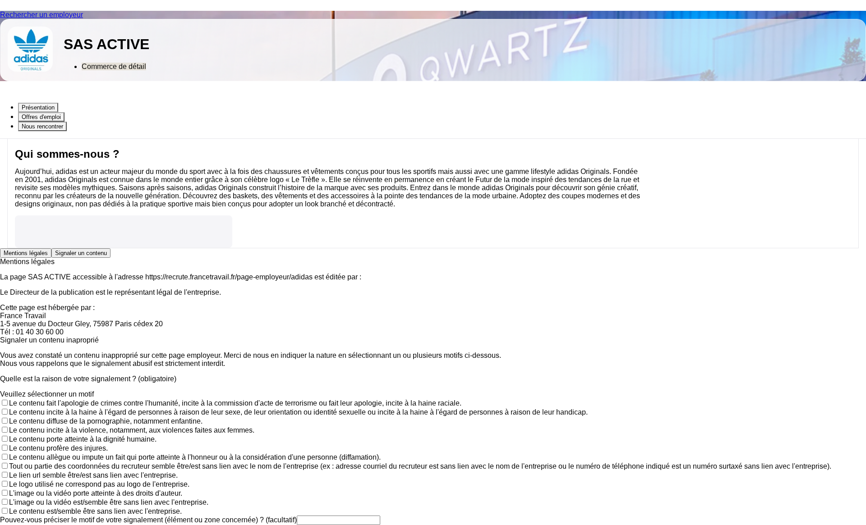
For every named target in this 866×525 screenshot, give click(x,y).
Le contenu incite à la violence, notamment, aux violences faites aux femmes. (131, 430)
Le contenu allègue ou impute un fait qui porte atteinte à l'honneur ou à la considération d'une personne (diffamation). (195, 457)
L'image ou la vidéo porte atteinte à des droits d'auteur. (95, 493)
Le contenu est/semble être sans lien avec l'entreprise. (95, 511)
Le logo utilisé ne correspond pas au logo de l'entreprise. (99, 484)
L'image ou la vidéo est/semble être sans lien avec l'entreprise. (108, 502)
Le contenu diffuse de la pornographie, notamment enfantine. (106, 421)
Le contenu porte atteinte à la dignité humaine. (83, 439)
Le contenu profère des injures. (58, 448)
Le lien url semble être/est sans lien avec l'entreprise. (93, 475)
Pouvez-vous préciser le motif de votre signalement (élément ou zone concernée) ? (148, 520)
